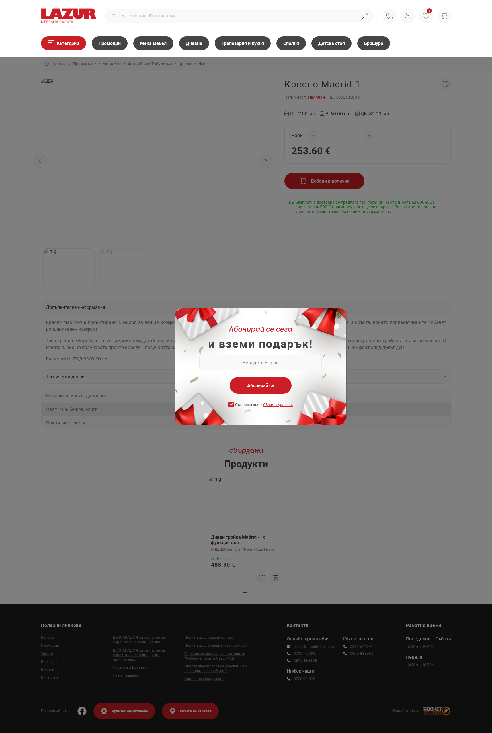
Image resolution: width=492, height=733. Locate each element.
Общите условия (278, 405)
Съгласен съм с (264, 405)
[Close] (339, 317)
